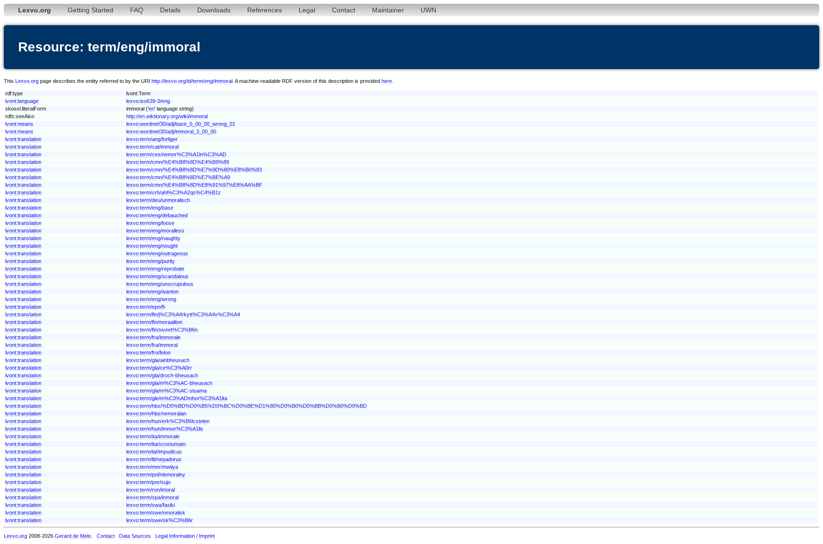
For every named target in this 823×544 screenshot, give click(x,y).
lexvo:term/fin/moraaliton (154, 322)
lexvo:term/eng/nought (152, 246)
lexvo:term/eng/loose (150, 223)
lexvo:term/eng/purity (150, 261)
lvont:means (19, 124)
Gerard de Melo (73, 536)
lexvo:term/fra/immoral (152, 345)
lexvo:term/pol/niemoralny (155, 474)
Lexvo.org (27, 81)
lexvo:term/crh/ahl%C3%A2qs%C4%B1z (173, 192)
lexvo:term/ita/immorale (153, 436)
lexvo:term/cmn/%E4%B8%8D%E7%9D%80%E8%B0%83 (194, 169)
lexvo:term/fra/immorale (153, 337)
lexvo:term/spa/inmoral (152, 497)
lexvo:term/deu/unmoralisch (158, 200)
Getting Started (90, 10)
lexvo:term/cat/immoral (152, 147)
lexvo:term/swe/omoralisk (155, 512)
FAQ (136, 10)
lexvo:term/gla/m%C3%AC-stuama (166, 390)
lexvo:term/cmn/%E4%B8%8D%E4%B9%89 (177, 162)
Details (170, 10)
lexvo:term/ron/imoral (150, 490)
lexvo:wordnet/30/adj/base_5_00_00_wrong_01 (180, 124)
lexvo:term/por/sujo (148, 482)
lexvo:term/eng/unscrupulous (159, 284)
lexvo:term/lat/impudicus (154, 451)
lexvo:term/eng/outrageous (157, 253)
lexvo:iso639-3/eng (148, 101)
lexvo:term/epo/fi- (146, 307)
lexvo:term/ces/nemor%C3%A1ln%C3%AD (176, 154)
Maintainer (388, 10)
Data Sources (135, 536)
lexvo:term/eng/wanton (152, 291)
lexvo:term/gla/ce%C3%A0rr (159, 368)
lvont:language (22, 101)
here (386, 81)
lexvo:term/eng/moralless (155, 230)
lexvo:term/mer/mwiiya (152, 467)
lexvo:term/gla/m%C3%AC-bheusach (169, 383)
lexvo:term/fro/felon (148, 352)
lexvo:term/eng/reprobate (155, 269)
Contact (343, 10)
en (151, 108)
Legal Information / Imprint (185, 536)
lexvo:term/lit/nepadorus (153, 459)
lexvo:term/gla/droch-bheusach (162, 375)
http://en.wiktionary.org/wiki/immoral (167, 116)
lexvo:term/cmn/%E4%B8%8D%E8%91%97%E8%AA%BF (194, 185)
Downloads (214, 10)
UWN (428, 10)
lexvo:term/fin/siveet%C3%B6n (162, 329)
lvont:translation (23, 139)
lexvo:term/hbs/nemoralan (156, 413)
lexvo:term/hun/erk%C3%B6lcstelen (168, 421)
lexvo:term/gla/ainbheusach (158, 360)
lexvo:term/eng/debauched (157, 215)
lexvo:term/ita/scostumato (156, 444)
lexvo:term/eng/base (149, 208)
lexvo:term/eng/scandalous (157, 276)
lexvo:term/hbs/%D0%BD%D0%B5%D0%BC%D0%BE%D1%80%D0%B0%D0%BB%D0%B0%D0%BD (246, 406)
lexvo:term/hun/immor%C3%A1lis (164, 429)
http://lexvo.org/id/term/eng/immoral (191, 81)
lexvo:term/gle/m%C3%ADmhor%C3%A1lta (176, 398)
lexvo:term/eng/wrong (151, 299)
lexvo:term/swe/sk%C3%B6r (159, 520)
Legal (307, 10)
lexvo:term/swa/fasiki (150, 505)
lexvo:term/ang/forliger (152, 139)
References (264, 10)
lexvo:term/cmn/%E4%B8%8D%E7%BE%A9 (178, 177)
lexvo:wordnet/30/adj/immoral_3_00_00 (171, 131)
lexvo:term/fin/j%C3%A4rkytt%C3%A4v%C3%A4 (183, 314)
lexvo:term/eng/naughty (153, 238)
